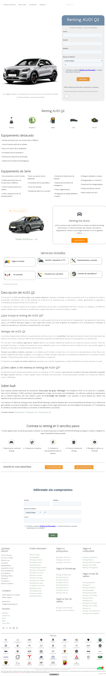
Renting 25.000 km (62, 588)
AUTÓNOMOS (33, 4)
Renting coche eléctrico (90, 557)
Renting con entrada (36, 578)
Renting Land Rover (100, 659)
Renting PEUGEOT (88, 642)
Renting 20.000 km (62, 590)
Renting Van (86, 608)
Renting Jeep (88, 653)
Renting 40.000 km (62, 582)
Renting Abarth (64, 664)
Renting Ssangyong (52, 659)
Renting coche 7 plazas (90, 606)
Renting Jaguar (17, 664)
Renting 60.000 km (62, 577)
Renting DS (65, 647)
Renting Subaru (41, 659)
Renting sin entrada (36, 575)
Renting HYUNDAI (64, 642)
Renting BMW (5, 642)
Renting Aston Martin (53, 664)
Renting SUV (87, 585)
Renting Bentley (41, 664)
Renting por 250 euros (63, 560)
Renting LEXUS (41, 653)
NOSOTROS (6, 623)
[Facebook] (10, 628)
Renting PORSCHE (64, 653)
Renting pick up (88, 600)
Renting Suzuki (5, 659)
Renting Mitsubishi (76, 659)
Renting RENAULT (53, 647)
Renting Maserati (76, 664)
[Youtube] (13, 628)
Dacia (88, 659)
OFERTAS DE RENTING (10, 4)
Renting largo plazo (36, 591)
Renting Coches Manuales (64, 608)
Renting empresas (35, 565)
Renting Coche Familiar (90, 595)
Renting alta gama (88, 590)
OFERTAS (5, 613)
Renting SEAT (53, 642)
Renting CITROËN (29, 647)
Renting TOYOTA (76, 647)
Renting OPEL (76, 642)
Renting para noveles (36, 583)
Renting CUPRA (17, 653)
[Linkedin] (3, 628)
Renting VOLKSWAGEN (6, 647)
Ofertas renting (34, 555)
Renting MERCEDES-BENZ (18, 642)
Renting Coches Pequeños (91, 613)
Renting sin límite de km (63, 575)
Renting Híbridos (88, 560)
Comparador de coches (37, 585)
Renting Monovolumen (90, 603)
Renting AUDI (29, 642)
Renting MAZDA (53, 653)
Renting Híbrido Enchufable (91, 562)
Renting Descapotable (89, 593)
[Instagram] (6, 628)
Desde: (26, 239)
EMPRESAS (42, 4)
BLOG (4, 618)
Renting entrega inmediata (38, 567)
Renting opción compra (37, 580)
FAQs (3, 621)
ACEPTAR (54, 674)
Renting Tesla (29, 659)
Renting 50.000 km (62, 580)
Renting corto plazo (36, 593)
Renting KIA (88, 647)
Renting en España (35, 596)
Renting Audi (20, 412)
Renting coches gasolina (90, 567)
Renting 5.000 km (61, 593)
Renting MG (100, 647)
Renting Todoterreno (89, 588)
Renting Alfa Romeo (100, 642)
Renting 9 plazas (88, 598)
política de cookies (20, 672)
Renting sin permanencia (37, 570)
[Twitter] (17, 628)
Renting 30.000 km (62, 585)
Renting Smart (64, 659)
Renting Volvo (17, 659)
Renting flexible (34, 557)
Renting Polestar (100, 653)
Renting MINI (29, 653)
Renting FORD (5, 653)
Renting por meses (35, 588)
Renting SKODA (17, 647)
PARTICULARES (22, 4)
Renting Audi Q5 (45, 412)
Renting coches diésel (89, 565)
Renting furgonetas (89, 582)
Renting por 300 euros (63, 562)
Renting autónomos (36, 562)
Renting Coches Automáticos (65, 610)
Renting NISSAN (41, 647)
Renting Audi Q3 (32, 412)
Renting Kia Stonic (79, 220)
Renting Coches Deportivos (91, 611)
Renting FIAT (41, 642)
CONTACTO (6, 616)
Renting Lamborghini (6, 664)
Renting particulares (36, 560)
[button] (4, 69)
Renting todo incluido (36, 573)
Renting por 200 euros (63, 557)
